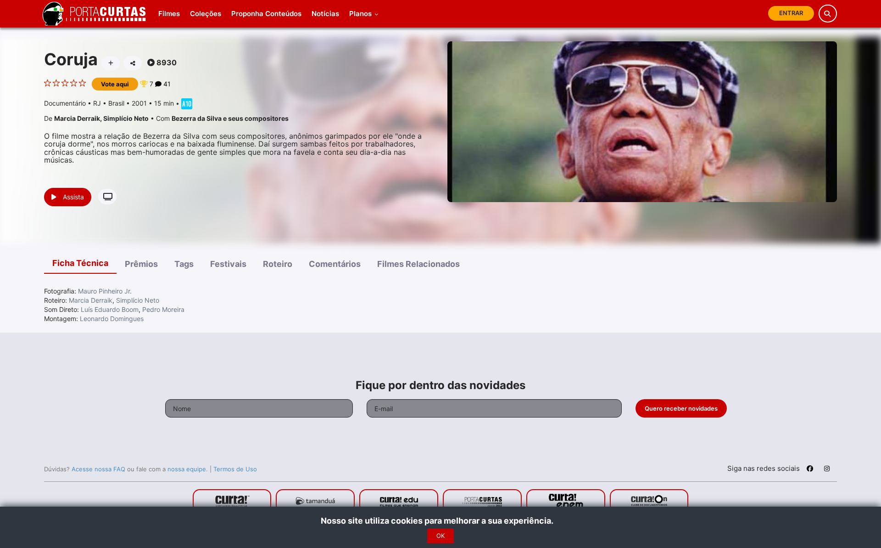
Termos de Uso (235, 469)
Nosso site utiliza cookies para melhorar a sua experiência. (441, 520)
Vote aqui (115, 84)
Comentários (335, 264)
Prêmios (141, 264)
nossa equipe (186, 469)
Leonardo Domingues (112, 318)
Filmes (169, 13)
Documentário (65, 103)
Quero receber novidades (681, 408)
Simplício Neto (126, 118)
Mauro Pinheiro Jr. (105, 291)
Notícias (325, 13)
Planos (361, 13)
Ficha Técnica (80, 263)
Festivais (228, 264)
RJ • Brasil (108, 103)
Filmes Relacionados (418, 264)
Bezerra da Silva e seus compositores (230, 118)
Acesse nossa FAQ (98, 469)
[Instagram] (827, 470)
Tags (184, 264)
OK (440, 536)
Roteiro (277, 264)
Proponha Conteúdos (266, 13)
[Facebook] (810, 470)
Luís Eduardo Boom (110, 309)
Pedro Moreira (163, 309)
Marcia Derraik (77, 118)
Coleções (205, 13)
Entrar (791, 13)
